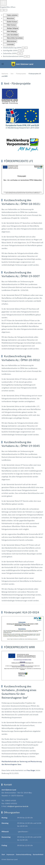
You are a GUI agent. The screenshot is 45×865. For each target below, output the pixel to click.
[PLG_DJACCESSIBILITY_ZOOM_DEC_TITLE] (23, 48)
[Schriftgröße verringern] (19, 51)
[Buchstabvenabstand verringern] (25, 56)
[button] (3, 64)
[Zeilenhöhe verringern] (18, 53)
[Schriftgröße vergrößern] (22, 51)
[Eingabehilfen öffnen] (3, 3)
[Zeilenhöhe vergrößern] (21, 53)
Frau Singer (31, 770)
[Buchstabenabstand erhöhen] (28, 56)
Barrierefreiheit (38, 854)
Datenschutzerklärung (23, 854)
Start (3, 854)
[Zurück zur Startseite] (22, 64)
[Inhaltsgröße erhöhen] (26, 48)
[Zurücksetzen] (2, 10)
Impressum (10, 854)
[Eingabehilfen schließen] (5, 10)
